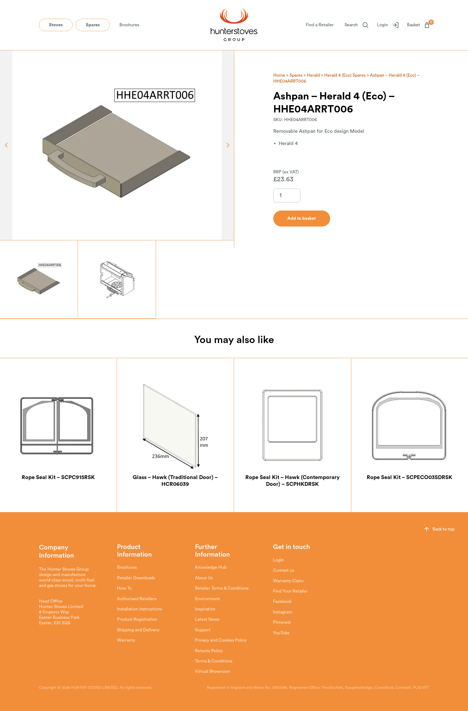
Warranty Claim (288, 581)
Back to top (443, 529)
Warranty (126, 640)
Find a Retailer (320, 25)
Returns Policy (209, 651)
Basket (418, 24)
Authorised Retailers (137, 599)
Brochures (129, 25)
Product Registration (137, 619)
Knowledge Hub (210, 567)
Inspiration (205, 609)
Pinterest (282, 622)
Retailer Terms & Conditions (222, 588)
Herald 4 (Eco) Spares (345, 75)
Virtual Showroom (212, 671)
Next (228, 145)
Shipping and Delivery (138, 630)
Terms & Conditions (213, 661)
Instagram (282, 612)
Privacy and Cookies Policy (220, 640)
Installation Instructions (139, 609)
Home (279, 75)
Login (382, 25)
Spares (93, 25)
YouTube (281, 633)
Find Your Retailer (290, 591)
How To (124, 588)
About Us (204, 578)
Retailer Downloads (136, 578)
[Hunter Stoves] (234, 25)
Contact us (283, 570)
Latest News (207, 619)
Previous (6, 145)
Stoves (56, 25)
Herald (313, 75)
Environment (207, 599)
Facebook (282, 601)
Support (202, 630)
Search (351, 25)
